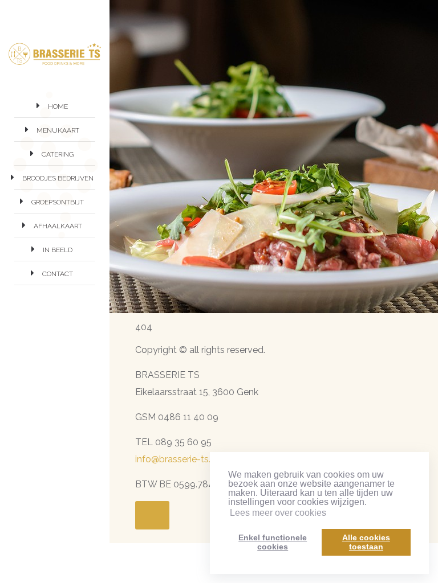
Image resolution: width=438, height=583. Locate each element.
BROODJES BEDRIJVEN (58, 178)
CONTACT (57, 274)
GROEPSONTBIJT (57, 202)
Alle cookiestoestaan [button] (366, 542)
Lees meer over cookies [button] (278, 513)
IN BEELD (57, 250)
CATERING (58, 154)
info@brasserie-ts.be (178, 459)
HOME (58, 106)
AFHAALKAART (58, 226)
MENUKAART (57, 130)
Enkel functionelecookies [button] (272, 542)
